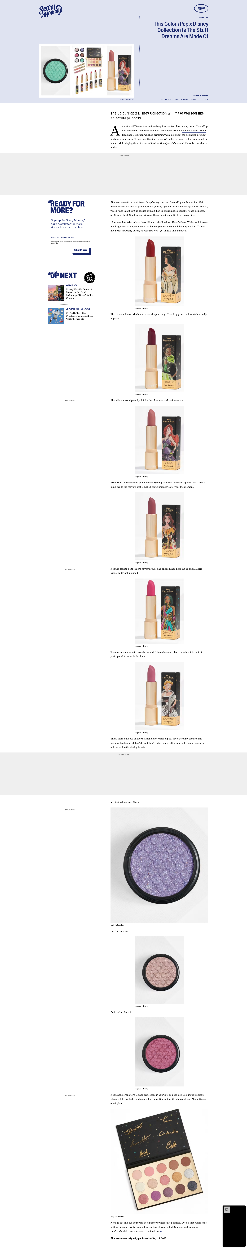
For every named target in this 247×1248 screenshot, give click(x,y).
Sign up (78, 250)
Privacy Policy (54, 243)
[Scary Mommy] (50, 11)
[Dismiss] (243, 1207)
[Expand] (225, 1207)
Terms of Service (83, 241)
